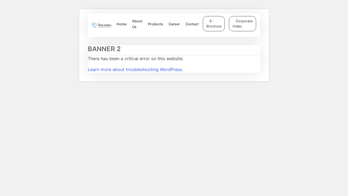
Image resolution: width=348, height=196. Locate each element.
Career (174, 24)
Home (122, 24)
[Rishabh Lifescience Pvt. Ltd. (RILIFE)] (101, 25)
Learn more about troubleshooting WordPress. (135, 69)
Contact (192, 24)
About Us (137, 24)
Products (155, 24)
